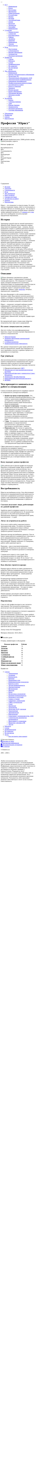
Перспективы (9, 202)
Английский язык (14, 20)
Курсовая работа (13, 35)
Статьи (10, 62)
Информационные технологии (18, 682)
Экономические (13, 712)
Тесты (10, 69)
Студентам (8, 30)
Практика (11, 40)
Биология (11, 23)
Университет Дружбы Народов (15, 377)
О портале (6, 746)
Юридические (13, 714)
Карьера (7, 200)
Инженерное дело (14, 680)
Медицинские (13, 689)
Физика (10, 16)
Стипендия (12, 33)
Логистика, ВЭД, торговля (17, 709)
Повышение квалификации (17, 81)
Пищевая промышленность (17, 695)
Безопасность (12, 677)
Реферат (11, 37)
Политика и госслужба (15, 697)
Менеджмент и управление (17, 721)
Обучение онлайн (14, 95)
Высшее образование (15, 52)
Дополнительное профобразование (19, 79)
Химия (10, 22)
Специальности (13, 51)
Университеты (13, 107)
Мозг (10, 96)
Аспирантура (12, 54)
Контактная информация (10, 743)
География (11, 27)
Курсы (10, 8)
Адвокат (4, 646)
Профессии (8, 57)
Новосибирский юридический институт (18, 378)
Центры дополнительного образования (21, 74)
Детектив (4, 648)
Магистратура (13, 45)
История (11, 18)
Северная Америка (14, 102)
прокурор (22, 289)
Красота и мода (13, 683)
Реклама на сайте (8, 741)
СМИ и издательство (15, 702)
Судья (3, 659)
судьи (32, 212)
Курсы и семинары (14, 86)
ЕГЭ (6, 5)
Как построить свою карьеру (17, 736)
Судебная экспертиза (11, 342)
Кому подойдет (10, 195)
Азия (10, 103)
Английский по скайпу (16, 85)
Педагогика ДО (13, 76)
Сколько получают (11, 197)
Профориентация (14, 64)
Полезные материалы (15, 56)
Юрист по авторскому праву (11, 663)
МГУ (22, 368)
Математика (12, 11)
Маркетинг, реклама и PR (16, 723)
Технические (12, 707)
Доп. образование (10, 71)
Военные (11, 678)
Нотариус (4, 650)
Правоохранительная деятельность (16, 343)
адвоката (25, 212)
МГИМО (7, 380)
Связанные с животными (16, 700)
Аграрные (11, 675)
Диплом (11, 44)
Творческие (12, 706)
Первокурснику (13, 32)
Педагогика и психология (16, 694)
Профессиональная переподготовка (20, 83)
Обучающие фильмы (15, 93)
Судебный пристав (7, 657)
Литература (12, 25)
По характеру (12, 66)
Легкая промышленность (16, 685)
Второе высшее (13, 90)
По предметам (13, 68)
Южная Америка (13, 105)
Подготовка (12, 10)
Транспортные (13, 711)
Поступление (12, 49)
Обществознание (14, 13)
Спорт (10, 704)
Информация (12, 6)
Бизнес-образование (15, 91)
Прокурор (4, 652)
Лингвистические (14, 687)
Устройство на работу (12, 198)
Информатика (13, 28)
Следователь (5, 654)
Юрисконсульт (6, 661)
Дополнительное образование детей (20, 78)
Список (10, 59)
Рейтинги (11, 61)
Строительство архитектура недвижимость (17, 718)
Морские (11, 690)
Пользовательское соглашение (12, 745)
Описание (8, 188)
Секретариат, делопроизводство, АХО (21, 716)
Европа (10, 100)
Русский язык (12, 15)
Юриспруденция (10, 337)
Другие (10, 724)
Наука (10, 692)
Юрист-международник (9, 665)
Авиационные (13, 673)
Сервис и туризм (13, 699)
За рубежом (8, 98)
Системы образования (15, 110)
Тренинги (11, 88)
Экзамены (11, 39)
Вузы (6, 47)
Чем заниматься (10, 193)
